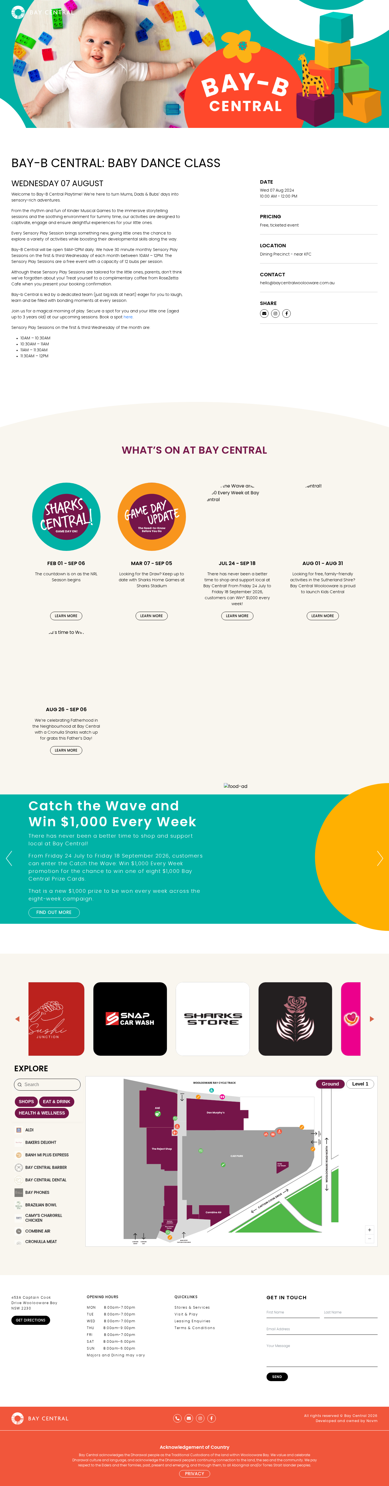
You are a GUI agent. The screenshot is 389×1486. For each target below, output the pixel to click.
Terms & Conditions (195, 1328)
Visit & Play (186, 1314)
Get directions (31, 1320)
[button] (17, 1019)
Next (380, 858)
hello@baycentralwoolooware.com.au (297, 283)
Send (277, 1377)
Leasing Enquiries (193, 1321)
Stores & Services (192, 1307)
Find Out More (54, 912)
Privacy (194, 1474)
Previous (9, 858)
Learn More (66, 616)
